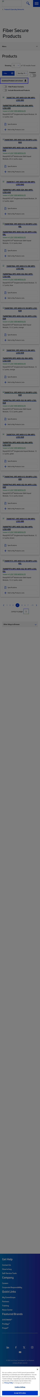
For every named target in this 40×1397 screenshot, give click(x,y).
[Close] (37, 1369)
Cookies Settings (20, 1387)
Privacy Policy (8, 1383)
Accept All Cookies (20, 1393)
